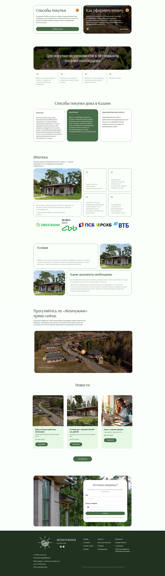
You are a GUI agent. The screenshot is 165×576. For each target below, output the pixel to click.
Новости (100, 539)
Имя (87, 495)
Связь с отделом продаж (113, 429)
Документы (119, 539)
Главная (85, 539)
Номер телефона (91, 503)
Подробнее (124, 29)
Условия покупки (120, 542)
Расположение (102, 549)
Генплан (85, 549)
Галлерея (101, 546)
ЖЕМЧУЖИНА (66, 540)
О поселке (86, 542)
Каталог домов (88, 546)
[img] (45, 542)
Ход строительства (104, 542)
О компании (119, 546)
